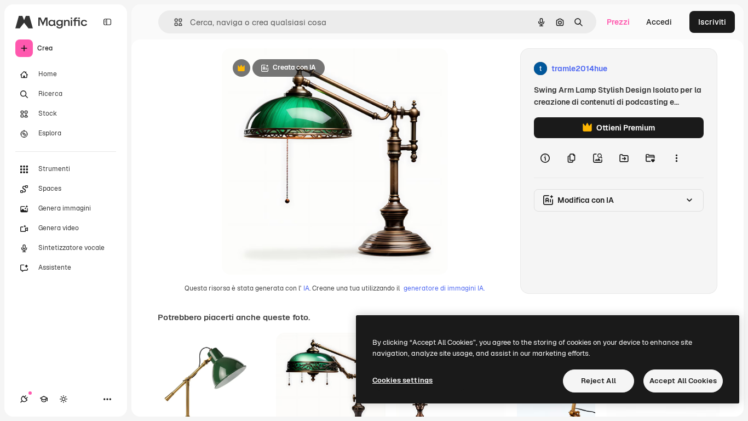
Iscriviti (712, 22)
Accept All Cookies (683, 380)
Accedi (659, 22)
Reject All (598, 380)
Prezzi (618, 22)
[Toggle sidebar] (107, 22)
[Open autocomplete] (174, 22)
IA (306, 288)
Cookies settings (402, 380)
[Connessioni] (24, 399)
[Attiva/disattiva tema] (63, 399)
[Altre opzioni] (676, 158)
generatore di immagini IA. (444, 288)
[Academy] (44, 399)
